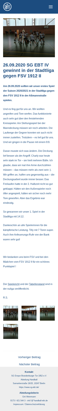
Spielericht (13, 284)
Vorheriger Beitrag (29, 357)
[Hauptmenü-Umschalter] (50, 7)
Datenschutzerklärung (35, 404)
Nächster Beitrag (29, 364)
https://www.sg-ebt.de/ (29, 387)
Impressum (18, 404)
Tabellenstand (37, 284)
